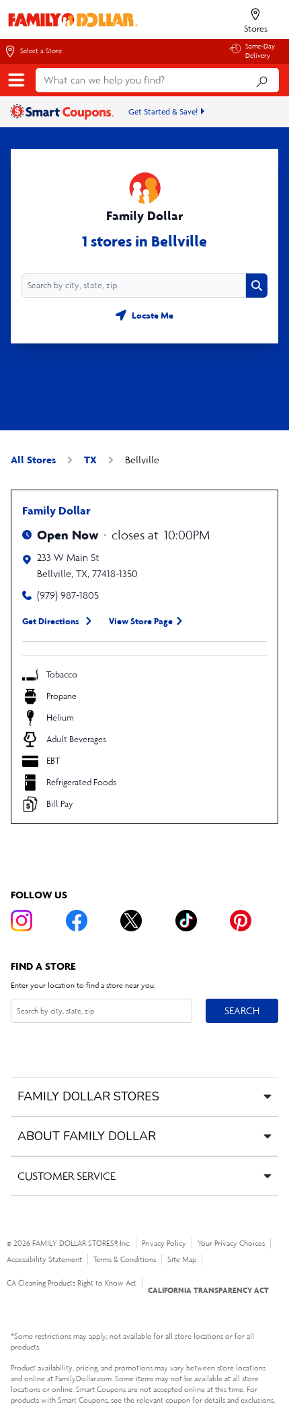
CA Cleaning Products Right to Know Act (71, 1283)
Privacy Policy (164, 1243)
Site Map (181, 1259)
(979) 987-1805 (68, 595)
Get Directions (50, 621)
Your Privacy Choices (231, 1243)
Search (241, 1010)
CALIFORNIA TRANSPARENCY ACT (208, 1290)
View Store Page (141, 621)
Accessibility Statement (44, 1259)
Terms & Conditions (124, 1259)
